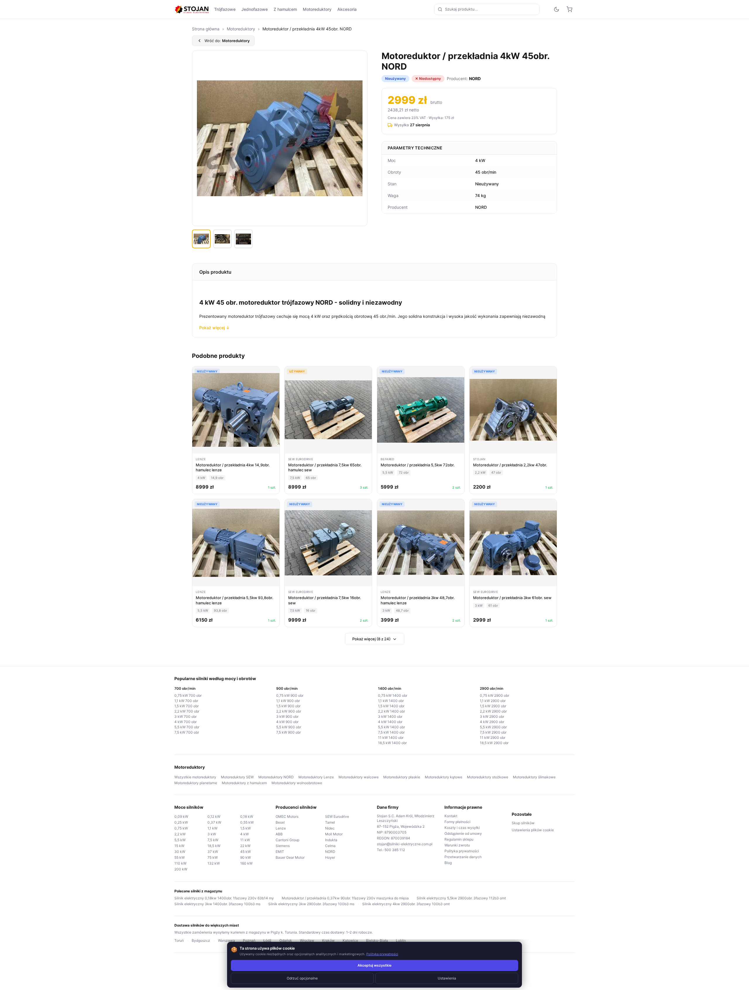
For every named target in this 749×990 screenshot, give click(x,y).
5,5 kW (179, 840)
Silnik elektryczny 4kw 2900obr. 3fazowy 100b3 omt (406, 904)
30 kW (179, 851)
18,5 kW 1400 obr (392, 743)
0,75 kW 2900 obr (494, 695)
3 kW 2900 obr (492, 716)
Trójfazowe (225, 9)
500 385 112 (394, 850)
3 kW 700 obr (185, 716)
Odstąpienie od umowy (463, 833)
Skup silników (523, 823)
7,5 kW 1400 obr (391, 732)
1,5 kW (245, 828)
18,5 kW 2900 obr (494, 743)
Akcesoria (347, 9)
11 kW (245, 840)
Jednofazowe (254, 9)
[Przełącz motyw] (556, 9)
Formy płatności (457, 822)
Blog (448, 862)
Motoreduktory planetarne (195, 783)
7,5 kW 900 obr (288, 732)
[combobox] (487, 9)
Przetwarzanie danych (463, 857)
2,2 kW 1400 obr (391, 711)
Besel (280, 822)
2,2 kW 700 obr (186, 711)
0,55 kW (247, 822)
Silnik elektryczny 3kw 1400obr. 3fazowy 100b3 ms (217, 904)
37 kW (212, 851)
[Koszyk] (569, 9)
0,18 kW (246, 816)
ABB (279, 834)
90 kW (245, 857)
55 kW (179, 857)
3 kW (211, 834)
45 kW (245, 851)
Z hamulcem (285, 9)
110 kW (180, 863)
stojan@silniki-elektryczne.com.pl (404, 844)
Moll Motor (334, 834)
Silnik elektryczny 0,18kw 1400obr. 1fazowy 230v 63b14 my (224, 898)
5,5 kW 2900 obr (493, 727)
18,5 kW (213, 846)
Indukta (331, 840)
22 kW (245, 846)
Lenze (281, 828)
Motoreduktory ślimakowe (534, 777)
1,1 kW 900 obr (288, 700)
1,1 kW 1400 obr (391, 700)
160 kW (246, 863)
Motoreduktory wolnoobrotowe (297, 783)
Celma (330, 846)
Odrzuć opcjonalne (302, 978)
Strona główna (205, 28)
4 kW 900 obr (287, 722)
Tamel (330, 822)
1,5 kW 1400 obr (391, 706)
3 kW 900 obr (287, 716)
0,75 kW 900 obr (289, 695)
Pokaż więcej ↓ (214, 327)
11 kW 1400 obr (390, 737)
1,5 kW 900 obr (288, 706)
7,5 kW (212, 840)
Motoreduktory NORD (276, 777)
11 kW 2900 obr (492, 737)
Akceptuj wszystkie (374, 965)
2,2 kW (179, 834)
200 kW (180, 869)
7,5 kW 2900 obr (493, 732)
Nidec (330, 828)
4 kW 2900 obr (492, 722)
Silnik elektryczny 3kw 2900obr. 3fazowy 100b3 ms (311, 904)
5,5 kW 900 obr (288, 727)
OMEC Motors (287, 816)
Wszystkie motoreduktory (195, 777)
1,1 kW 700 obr (186, 700)
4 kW (244, 834)
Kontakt (450, 816)
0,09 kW (181, 816)
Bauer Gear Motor (290, 857)
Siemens (283, 846)
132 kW (213, 863)
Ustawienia (447, 978)
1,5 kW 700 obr (186, 706)
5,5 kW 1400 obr (391, 727)
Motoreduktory (317, 9)
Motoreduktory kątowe (443, 777)
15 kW (179, 846)
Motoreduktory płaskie (401, 777)
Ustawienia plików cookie (533, 830)
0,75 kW (181, 828)
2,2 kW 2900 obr (493, 711)
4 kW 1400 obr (390, 722)
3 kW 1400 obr (390, 716)
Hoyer (330, 857)
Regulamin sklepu (458, 839)
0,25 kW (181, 822)
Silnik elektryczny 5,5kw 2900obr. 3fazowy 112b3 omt (461, 898)
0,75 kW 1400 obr (392, 695)
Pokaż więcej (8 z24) (371, 639)
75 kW (212, 857)
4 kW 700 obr (185, 722)
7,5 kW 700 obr (186, 732)
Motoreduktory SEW (237, 777)
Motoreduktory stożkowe (487, 777)
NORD (330, 851)
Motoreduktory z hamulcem (244, 783)
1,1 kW (212, 828)
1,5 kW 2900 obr (493, 706)
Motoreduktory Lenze (316, 777)
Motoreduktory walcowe (359, 777)
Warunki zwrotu (457, 845)
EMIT (280, 851)
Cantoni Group (287, 840)
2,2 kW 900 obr (288, 711)
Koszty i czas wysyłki (462, 827)
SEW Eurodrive (337, 816)
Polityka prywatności (461, 851)
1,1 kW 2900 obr (493, 700)
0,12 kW (213, 816)
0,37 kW (214, 822)
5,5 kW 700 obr (186, 727)
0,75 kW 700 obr (188, 695)
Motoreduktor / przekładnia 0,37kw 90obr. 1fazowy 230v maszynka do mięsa (345, 898)
